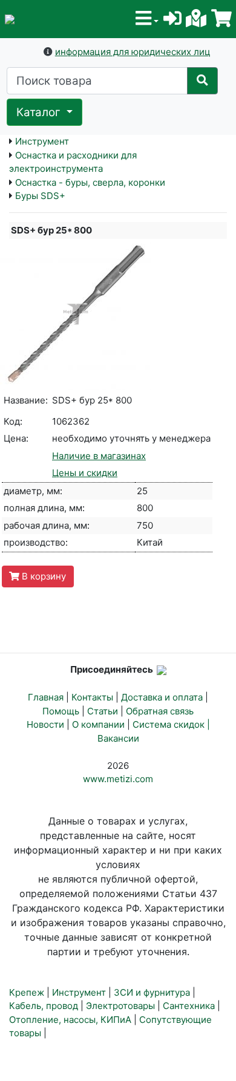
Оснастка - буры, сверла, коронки (90, 182)
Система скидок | (171, 724)
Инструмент (42, 141)
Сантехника (189, 1005)
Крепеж (26, 992)
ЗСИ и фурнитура (152, 992)
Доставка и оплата (162, 697)
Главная (46, 697)
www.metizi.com (118, 779)
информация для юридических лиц (133, 51)
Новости (45, 724)
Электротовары (120, 1005)
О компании (98, 724)
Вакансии (118, 738)
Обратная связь (160, 711)
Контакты (92, 697)
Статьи (102, 711)
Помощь (60, 711)
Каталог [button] (40, 112)
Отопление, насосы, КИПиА (70, 1019)
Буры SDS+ (40, 195)
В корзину (42, 576)
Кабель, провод (43, 1005)
